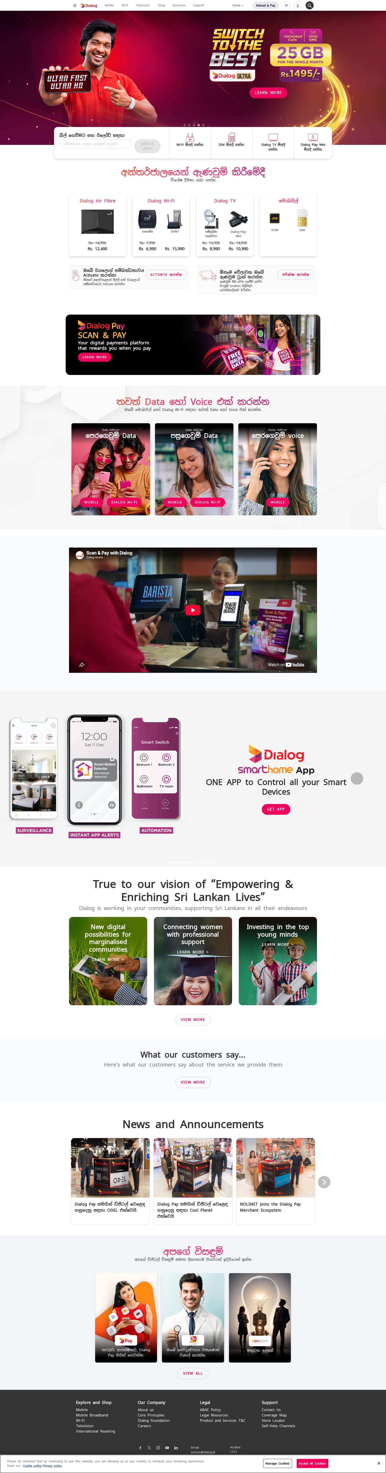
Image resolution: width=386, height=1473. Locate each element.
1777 (233, 1452)
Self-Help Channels (278, 1426)
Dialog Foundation (154, 1420)
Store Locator (273, 1420)
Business (179, 5)
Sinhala (237, 5)
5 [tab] (203, 125)
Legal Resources (214, 1415)
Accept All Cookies (312, 1463)
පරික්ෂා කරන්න (296, 275)
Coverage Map (274, 1415)
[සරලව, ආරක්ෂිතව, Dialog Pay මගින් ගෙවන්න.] (126, 1317)
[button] (29, 778)
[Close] (379, 1463)
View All (193, 1373)
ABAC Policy (210, 1409)
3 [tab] (194, 125)
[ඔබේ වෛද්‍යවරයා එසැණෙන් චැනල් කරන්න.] (193, 1317)
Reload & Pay (265, 5)
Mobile (109, 5)
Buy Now (51, 89)
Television (143, 5)
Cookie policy (32, 1465)
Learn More (94, 357)
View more (193, 1019)
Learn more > (108, 959)
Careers (144, 1426)
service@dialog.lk (203, 1452)
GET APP (276, 809)
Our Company (151, 1402)
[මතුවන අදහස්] (260, 1317)
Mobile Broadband (92, 1415)
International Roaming (95, 1431)
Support (198, 5)
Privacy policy (52, 1465)
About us (146, 1409)
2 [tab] (189, 125)
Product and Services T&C (222, 1420)
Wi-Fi (125, 5)
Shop (161, 5)
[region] (193, 1464)
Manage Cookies (278, 1463)
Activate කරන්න (166, 275)
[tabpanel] (193, 78)
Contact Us (271, 1409)
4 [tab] (199, 125)
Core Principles (151, 1415)
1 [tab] (185, 125)
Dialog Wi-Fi (124, 502)
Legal (205, 1402)
